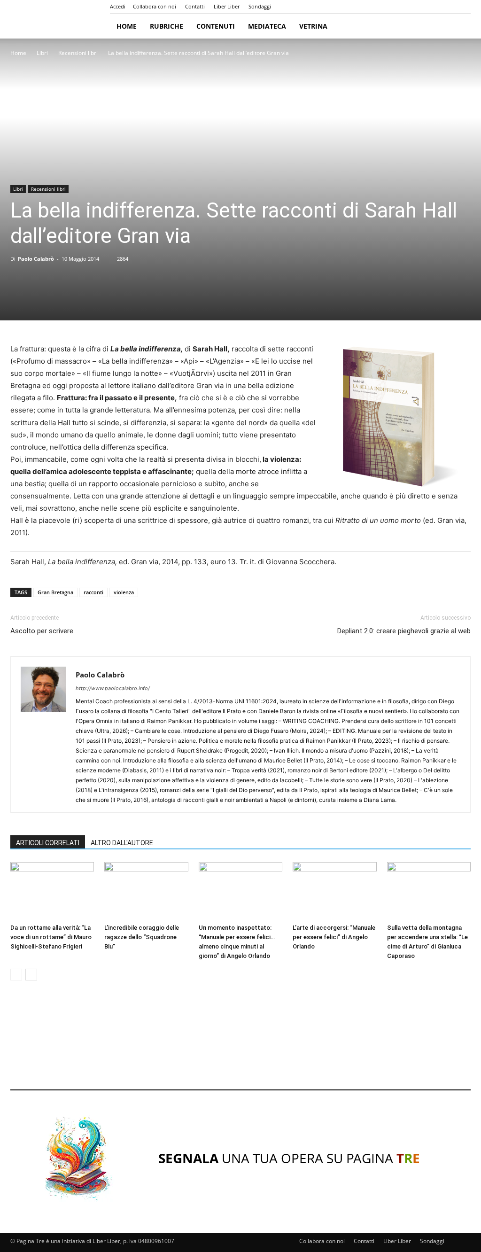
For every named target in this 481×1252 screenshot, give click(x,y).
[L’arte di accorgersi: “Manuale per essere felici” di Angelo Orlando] (334, 891)
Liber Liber (227, 6)
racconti (93, 592)
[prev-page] (16, 974)
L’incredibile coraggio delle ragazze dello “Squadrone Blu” (141, 937)
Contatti (195, 6)
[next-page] (31, 974)
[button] (459, 26)
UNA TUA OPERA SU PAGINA (289, 1158)
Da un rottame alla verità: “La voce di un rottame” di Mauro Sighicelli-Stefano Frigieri (51, 937)
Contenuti (215, 26)
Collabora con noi (154, 6)
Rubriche (166, 26)
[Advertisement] (240, 1044)
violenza (124, 592)
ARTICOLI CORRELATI (47, 843)
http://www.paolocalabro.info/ (113, 688)
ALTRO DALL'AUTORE (122, 843)
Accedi (117, 6)
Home (126, 26)
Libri (42, 53)
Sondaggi (259, 6)
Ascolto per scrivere (41, 631)
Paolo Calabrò (36, 258)
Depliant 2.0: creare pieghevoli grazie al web (404, 631)
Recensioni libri (78, 53)
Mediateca (267, 26)
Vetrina (313, 26)
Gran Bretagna (55, 592)
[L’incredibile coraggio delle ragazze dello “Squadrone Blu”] (146, 891)
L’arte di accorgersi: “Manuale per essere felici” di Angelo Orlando (334, 937)
